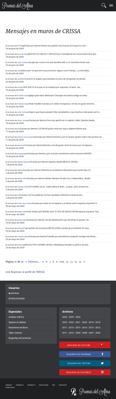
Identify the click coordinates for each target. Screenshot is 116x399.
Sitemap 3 (31, 385)
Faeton (20, 170)
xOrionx (20, 228)
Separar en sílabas (17, 322)
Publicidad (10, 387)
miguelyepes (22, 154)
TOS (53, 385)
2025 (71, 317)
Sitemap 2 (20, 385)
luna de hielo (22, 54)
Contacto (63, 385)
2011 (64, 333)
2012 (97, 327)
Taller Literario (15, 333)
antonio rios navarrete (26, 137)
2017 (64, 327)
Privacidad (43, 385)
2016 (71, 327)
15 (80, 261)
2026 (64, 317)
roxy (19, 71)
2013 (91, 327)
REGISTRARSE (18, 299)
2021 (78, 322)
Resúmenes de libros (18, 327)
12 (67, 261)
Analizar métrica (16, 317)
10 (60, 261)
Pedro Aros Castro (24, 203)
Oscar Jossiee (23, 120)
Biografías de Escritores (20, 338)
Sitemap (9, 385)
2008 (84, 333)
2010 (71, 333)
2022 (71, 322)
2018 (97, 322)
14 (75, 261)
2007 (91, 333)
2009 (78, 333)
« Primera (31, 261)
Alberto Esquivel (23, 162)
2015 (78, 327)
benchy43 (21, 145)
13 (71, 261)
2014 (84, 327)
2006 (97, 333)
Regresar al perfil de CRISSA (28, 271)
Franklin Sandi (23, 96)
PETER (20, 46)
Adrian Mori (22, 178)
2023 (64, 322)
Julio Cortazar (23, 62)
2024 (78, 317)
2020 (84, 322)
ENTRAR (15, 293)
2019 (91, 322)
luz (18, 129)
